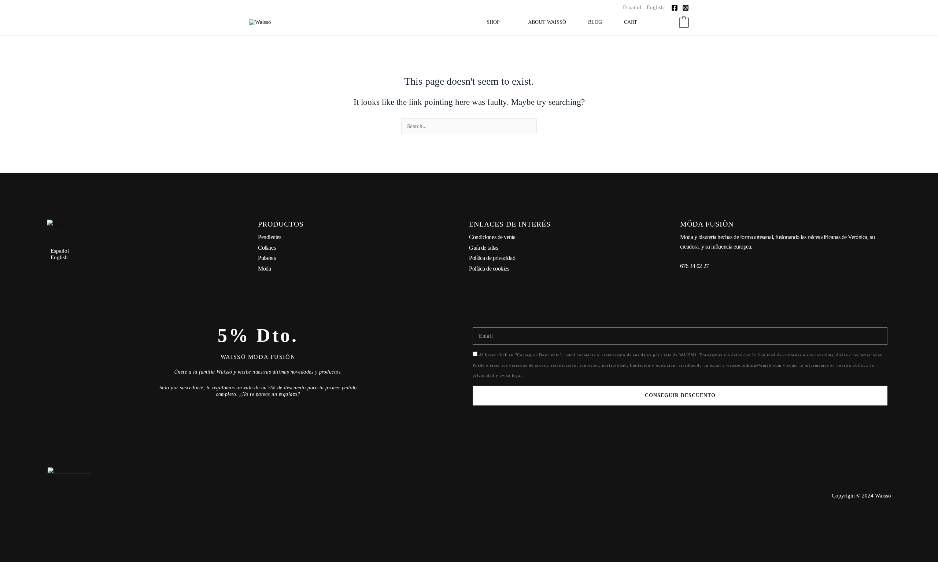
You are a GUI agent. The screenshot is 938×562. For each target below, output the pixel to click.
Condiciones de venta (492, 237)
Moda (264, 268)
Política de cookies (489, 268)
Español (632, 7)
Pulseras (267, 258)
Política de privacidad (492, 258)
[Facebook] (674, 7)
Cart (630, 22)
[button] (669, 22)
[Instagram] (685, 7)
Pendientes (269, 237)
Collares (267, 248)
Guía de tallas (483, 248)
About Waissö (547, 22)
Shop (493, 22)
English (655, 7)
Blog (595, 22)
